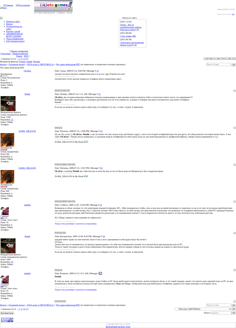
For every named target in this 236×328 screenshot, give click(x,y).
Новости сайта (13, 21)
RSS (233, 14)
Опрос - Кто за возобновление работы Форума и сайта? (130, 27)
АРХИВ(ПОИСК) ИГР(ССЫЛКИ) (14, 35)
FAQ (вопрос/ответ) (15, 41)
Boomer (36, 61)
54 (101, 168)
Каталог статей (13, 31)
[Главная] (8, 5)
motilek (27, 205)
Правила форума (20, 53)
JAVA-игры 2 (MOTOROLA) (40, 64)
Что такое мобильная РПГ (68, 64)
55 (101, 205)
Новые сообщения (19, 51)
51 (98, 71)
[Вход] (3, 8)
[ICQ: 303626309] (73, 164)
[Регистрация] (23, 5)
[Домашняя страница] (64, 90)
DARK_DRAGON (27, 131)
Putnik (29, 61)
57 (100, 273)
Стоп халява (126, 36)
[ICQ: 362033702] (68, 90)
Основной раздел (17, 64)
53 (101, 131)
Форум (9, 24)
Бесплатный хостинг (115, 326)
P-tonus (22, 61)
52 (99, 94)
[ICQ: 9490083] (64, 233)
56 (104, 236)
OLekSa (27, 71)
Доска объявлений (14, 39)
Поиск (19, 56)
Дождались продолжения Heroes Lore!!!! (132, 43)
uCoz (128, 326)
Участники (5, 53)
